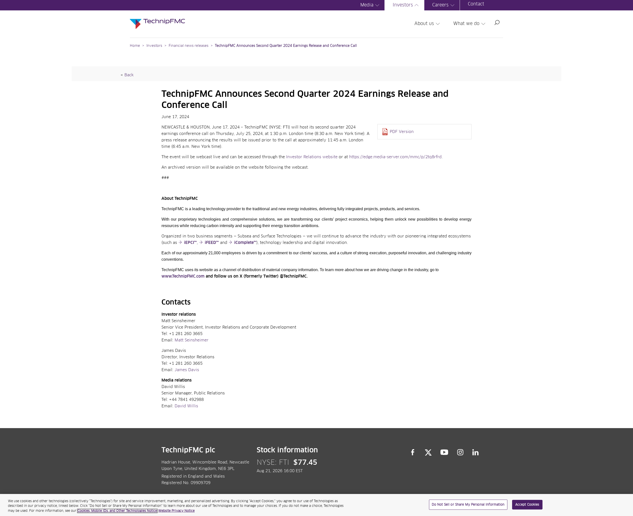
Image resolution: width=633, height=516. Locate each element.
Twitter (428, 452)
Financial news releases (189, 46)
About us (424, 24)
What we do (466, 24)
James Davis (187, 370)
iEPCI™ (190, 243)
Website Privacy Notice (176, 511)
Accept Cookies (527, 504)
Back (129, 75)
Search (497, 22)
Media (366, 5)
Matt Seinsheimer (191, 340)
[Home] (157, 19)
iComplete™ (245, 243)
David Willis (186, 406)
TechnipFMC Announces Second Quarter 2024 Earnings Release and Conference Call (286, 46)
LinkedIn (475, 452)
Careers (440, 5)
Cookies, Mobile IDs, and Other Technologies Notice (117, 511)
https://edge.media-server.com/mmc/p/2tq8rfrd (395, 157)
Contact (476, 4)
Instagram (460, 452)
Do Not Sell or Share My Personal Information (468, 504)
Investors (403, 5)
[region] (316, 505)
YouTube (444, 452)
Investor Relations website (312, 157)
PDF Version (402, 132)
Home (135, 46)
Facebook (412, 452)
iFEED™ (212, 243)
